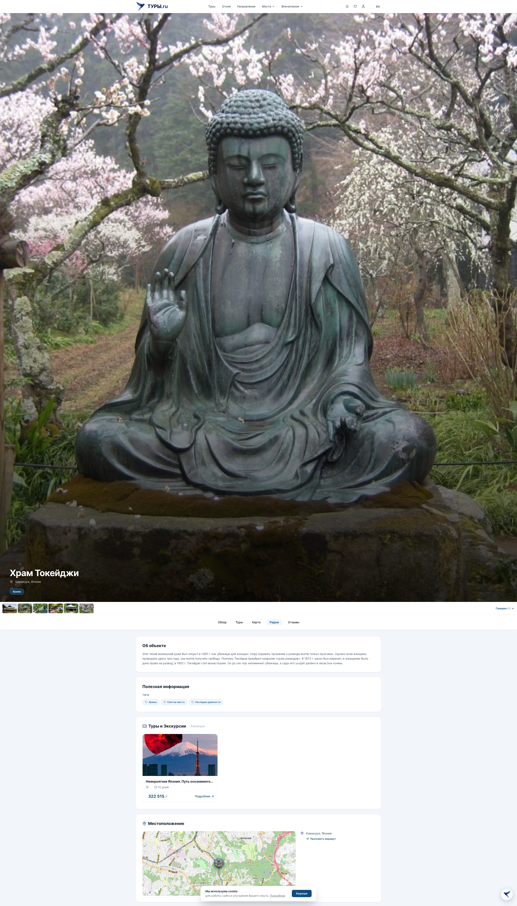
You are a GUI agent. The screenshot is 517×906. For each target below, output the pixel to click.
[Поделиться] (510, 20)
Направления (246, 6)
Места (266, 6)
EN (378, 6)
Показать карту (222, 863)
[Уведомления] (347, 6)
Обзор (222, 622)
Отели (226, 6)
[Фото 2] (25, 608)
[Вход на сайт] (363, 6)
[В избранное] (500, 20)
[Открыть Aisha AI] (507, 896)
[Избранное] (355, 6)
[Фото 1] (9, 608)
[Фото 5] (71, 608)
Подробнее (277, 895)
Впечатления (290, 6)
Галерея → (505, 608)
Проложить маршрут (323, 838)
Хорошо (302, 893)
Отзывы (293, 622)
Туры (211, 6)
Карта (256, 622)
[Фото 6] (86, 608)
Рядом (274, 622)
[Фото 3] (40, 608)
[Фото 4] (55, 608)
